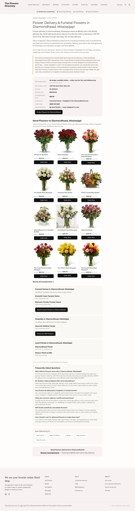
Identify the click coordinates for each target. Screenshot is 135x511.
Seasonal (48, 494)
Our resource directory (113, 484)
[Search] (125, 5)
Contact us (78, 490)
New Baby (94, 4)
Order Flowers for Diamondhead (49, 112)
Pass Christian (56, 435)
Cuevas (69, 435)
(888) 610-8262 (55, 104)
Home (35, 18)
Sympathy (104, 4)
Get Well (75, 4)
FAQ (76, 484)
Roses (47, 484)
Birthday (56, 4)
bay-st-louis (82, 435)
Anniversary (65, 4)
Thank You (84, 4)
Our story (108, 480)
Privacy (107, 490)
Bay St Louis (42, 440)
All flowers (48, 480)
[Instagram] (6, 494)
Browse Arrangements (50, 453)
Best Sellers (46, 4)
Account (119, 5)
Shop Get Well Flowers (45, 334)
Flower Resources (33, 4)
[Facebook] (9, 494)
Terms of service (110, 487)
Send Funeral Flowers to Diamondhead (51, 310)
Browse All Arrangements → (43, 282)
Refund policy (79, 487)
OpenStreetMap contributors (59, 362)
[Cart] (129, 5)
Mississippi (42, 18)
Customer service (81, 480)
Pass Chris (41, 435)
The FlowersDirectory (11, 4)
